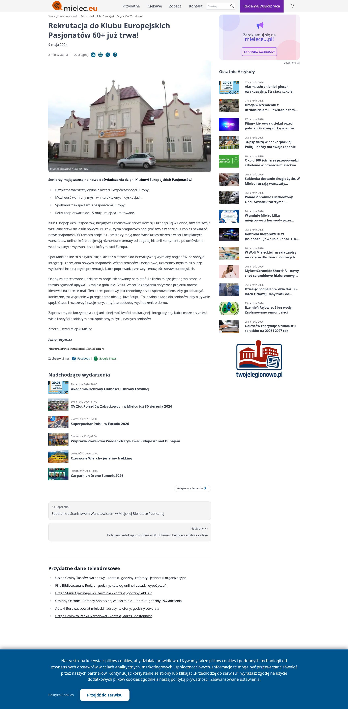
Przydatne (131, 5)
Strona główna (56, 16)
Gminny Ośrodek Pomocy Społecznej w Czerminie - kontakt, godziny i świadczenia (118, 600)
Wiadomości (72, 16)
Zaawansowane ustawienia (235, 679)
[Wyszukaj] (232, 6)
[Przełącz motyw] (292, 6)
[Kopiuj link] (93, 54)
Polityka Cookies (61, 695)
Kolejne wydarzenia (189, 488)
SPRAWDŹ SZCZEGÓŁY (259, 52)
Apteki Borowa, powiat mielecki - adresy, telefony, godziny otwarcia (107, 608)
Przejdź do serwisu (105, 695)
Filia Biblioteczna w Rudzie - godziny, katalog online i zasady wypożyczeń (110, 585)
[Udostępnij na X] (107, 54)
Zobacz (175, 5)
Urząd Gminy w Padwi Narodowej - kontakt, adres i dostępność (103, 616)
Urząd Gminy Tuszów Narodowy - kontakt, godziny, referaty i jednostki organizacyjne (120, 577)
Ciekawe (155, 5)
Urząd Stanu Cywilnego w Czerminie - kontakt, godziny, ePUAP (103, 593)
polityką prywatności (189, 679)
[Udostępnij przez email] (100, 54)
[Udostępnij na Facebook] (115, 54)
